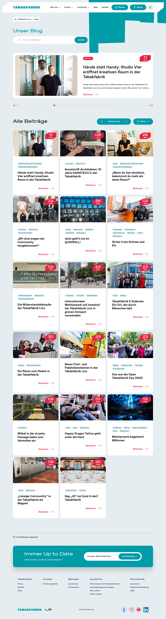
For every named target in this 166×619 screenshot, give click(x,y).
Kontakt (105, 7)
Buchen (121, 7)
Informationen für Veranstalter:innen (105, 584)
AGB (132, 591)
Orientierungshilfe (50, 584)
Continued (83, 75)
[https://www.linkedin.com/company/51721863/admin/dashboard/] (145, 609)
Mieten (140, 7)
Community (82, 7)
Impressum (135, 584)
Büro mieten (95, 591)
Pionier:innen (73, 587)
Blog (95, 7)
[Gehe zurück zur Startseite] (26, 7)
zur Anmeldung (128, 556)
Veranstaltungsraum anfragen (102, 587)
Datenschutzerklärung (139, 587)
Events (67, 7)
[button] (16, 105)
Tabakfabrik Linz (24, 19)
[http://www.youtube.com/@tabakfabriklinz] (138, 609)
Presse (20, 584)
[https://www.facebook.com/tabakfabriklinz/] (123, 609)
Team (20, 591)
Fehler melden (96, 594)
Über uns (54, 7)
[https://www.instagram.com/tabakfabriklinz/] (131, 609)
